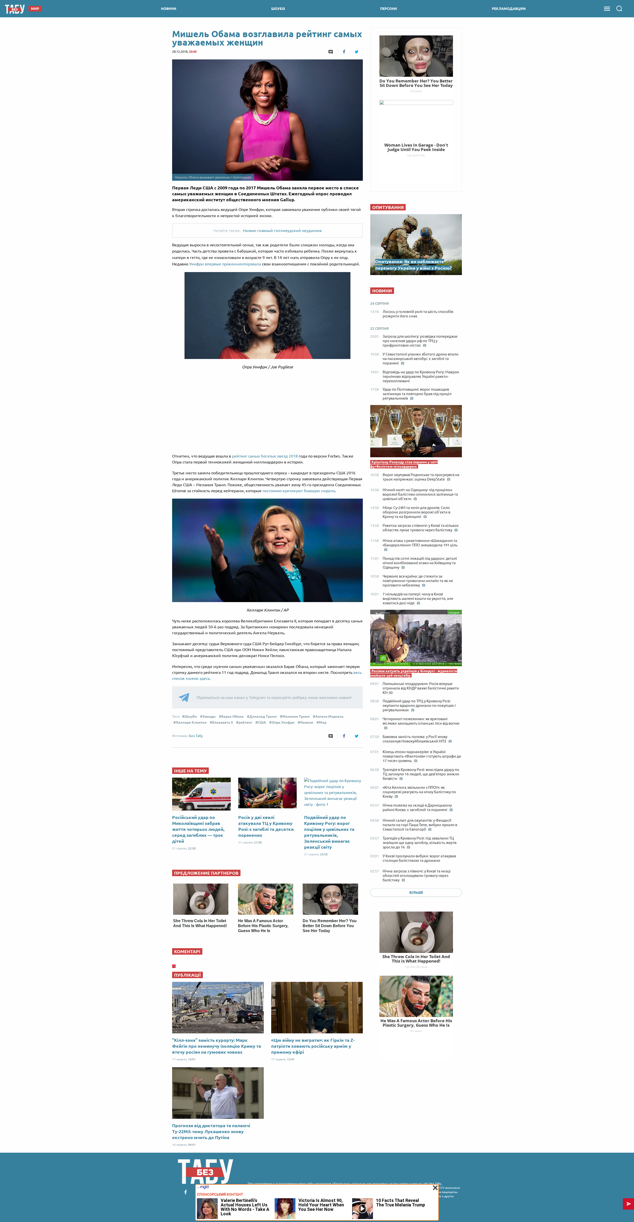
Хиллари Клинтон (191, 722)
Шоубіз (191, 716)
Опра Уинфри (283, 722)
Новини (306, 722)
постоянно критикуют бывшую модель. (299, 490)
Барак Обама (232, 716)
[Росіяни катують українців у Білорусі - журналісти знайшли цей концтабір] (416, 639)
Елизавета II (222, 722)
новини (168, 9)
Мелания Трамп (296, 716)
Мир (322, 722)
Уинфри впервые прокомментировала (225, 264)
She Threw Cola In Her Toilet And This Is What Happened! (416, 959)
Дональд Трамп (263, 716)
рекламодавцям (509, 9)
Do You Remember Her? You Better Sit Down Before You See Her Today (330, 926)
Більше (416, 892)
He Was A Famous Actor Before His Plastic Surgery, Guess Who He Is (263, 926)
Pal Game (416, 1031)
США (262, 722)
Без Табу (196, 736)
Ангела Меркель (329, 716)
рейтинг (245, 722)
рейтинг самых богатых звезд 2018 (265, 456)
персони (388, 9)
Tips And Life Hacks (416, 966)
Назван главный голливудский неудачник (282, 230)
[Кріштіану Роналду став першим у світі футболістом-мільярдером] (416, 432)
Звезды (209, 716)
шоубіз (278, 9)
